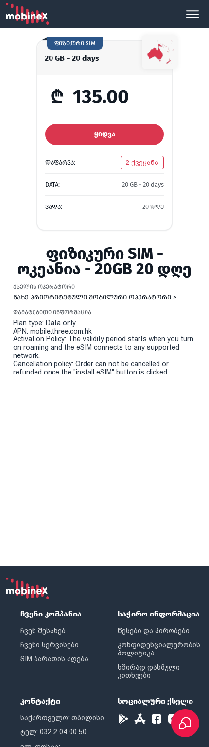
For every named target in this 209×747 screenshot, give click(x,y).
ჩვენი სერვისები (49, 645)
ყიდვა (104, 134)
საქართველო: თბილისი (62, 718)
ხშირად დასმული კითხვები (149, 671)
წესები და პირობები (154, 631)
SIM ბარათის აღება (54, 659)
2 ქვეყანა (142, 162)
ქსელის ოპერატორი (44, 287)
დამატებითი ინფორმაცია (52, 312)
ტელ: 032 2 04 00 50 (53, 732)
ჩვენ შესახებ (43, 631)
